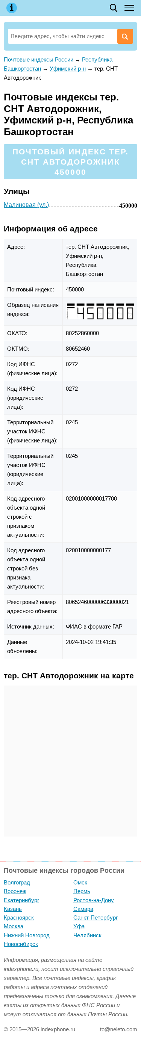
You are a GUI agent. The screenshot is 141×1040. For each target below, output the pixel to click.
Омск (80, 882)
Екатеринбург (21, 900)
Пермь (81, 891)
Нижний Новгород (27, 935)
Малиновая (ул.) (26, 205)
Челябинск (87, 935)
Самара (83, 909)
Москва (13, 926)
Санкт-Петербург (95, 917)
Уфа (79, 926)
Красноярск (19, 917)
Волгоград (17, 882)
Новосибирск (21, 944)
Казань (13, 909)
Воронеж (15, 891)
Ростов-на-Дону (93, 900)
